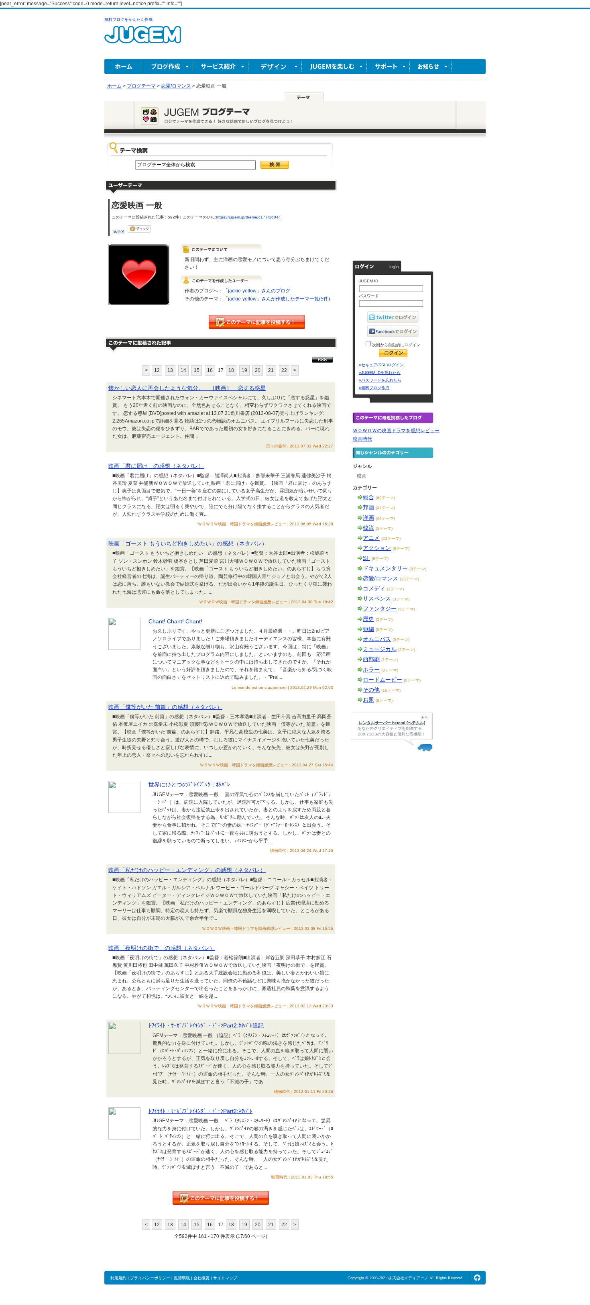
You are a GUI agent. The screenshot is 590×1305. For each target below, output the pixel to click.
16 (210, 370)
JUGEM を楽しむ (334, 66)
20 (257, 370)
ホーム (123, 66)
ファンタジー (380, 608)
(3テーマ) (401, 599)
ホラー (371, 669)
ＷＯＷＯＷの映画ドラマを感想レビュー (396, 430)
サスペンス (377, 598)
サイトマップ (225, 1278)
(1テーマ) (395, 589)
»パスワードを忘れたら (380, 380)
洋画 (368, 518)
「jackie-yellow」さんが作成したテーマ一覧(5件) (276, 299)
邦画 (368, 507)
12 (157, 370)
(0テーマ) (384, 629)
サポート (388, 66)
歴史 (368, 619)
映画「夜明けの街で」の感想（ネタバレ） (161, 948)
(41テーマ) (385, 508)
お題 (368, 699)
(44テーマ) (385, 518)
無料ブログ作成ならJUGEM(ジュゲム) (142, 39)
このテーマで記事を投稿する (257, 322)
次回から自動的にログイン (395, 345)
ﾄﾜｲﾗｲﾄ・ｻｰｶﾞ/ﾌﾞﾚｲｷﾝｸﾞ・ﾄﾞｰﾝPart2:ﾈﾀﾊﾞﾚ (200, 1111)
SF (366, 558)
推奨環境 (182, 1278)
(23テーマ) (391, 538)
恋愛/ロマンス (380, 578)
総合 (368, 497)
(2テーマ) (406, 649)
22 (284, 370)
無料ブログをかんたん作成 (128, 19)
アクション (377, 548)
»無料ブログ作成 (374, 388)
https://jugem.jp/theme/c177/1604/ (248, 217)
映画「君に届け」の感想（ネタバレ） (156, 466)
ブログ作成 (168, 66)
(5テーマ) (384, 528)
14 (183, 370)
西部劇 (371, 659)
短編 (368, 629)
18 (231, 370)
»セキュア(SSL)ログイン (381, 365)
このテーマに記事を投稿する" (221, 1198)
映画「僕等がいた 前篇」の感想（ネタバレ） (165, 707)
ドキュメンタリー (385, 568)
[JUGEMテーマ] (304, 97)
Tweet (118, 232)
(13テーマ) (409, 579)
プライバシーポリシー (150, 1278)
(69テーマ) (385, 498)
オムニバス (377, 639)
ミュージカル (380, 649)
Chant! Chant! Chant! (175, 621)
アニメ (371, 538)
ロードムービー (382, 679)
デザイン (275, 66)
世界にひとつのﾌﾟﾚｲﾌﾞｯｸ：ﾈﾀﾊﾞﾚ (189, 784)
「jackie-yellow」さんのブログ (256, 291)
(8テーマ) (401, 548)
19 (244, 370)
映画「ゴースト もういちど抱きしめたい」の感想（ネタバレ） (187, 543)
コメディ (374, 588)
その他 (371, 689)
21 (271, 370)
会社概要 (201, 1278)
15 (196, 370)
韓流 (368, 528)
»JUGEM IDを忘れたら (380, 372)
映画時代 (362, 439)
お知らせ (431, 66)
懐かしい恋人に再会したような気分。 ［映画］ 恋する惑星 (187, 388)
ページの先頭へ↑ (477, 1278)
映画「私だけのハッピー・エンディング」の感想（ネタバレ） (187, 870)
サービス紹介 (220, 66)
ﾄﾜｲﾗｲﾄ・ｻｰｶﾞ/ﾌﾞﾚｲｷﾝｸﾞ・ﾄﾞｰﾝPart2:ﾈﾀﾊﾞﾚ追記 (206, 1025)
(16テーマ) (391, 690)
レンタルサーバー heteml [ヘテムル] (392, 723)
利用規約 (118, 1278)
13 (170, 370)
